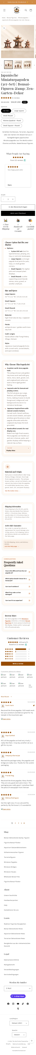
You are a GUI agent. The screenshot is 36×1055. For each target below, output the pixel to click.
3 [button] (18, 823)
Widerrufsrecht (15, 1047)
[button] (4, 10)
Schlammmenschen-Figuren (14, 852)
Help (5, 905)
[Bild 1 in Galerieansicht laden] (8, 64)
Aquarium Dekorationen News (14, 934)
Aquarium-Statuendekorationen (15, 847)
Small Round (8, 116)
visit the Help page (11, 546)
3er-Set (6, 111)
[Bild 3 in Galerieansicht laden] (27, 64)
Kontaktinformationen (19, 1050)
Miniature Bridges (10, 867)
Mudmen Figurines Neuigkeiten (15, 924)
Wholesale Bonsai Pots (12, 877)
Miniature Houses (10, 872)
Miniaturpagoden (23, 18)
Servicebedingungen (11, 974)
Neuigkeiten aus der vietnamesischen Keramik (17, 944)
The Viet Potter (16, 1041)
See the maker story (11, 491)
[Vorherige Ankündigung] (4, 2)
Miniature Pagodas (10, 862)
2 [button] (15, 823)
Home (3, 18)
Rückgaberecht (9, 965)
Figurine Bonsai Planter (12, 843)
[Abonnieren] (29, 988)
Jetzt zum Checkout (18, 213)
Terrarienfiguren (10, 857)
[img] (18, 157)
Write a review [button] (18, 664)
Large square (19, 111)
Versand (24, 1047)
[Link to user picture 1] (6, 722)
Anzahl (3, 195)
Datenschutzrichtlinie (11, 960)
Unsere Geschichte (10, 895)
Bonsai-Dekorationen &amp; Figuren (17, 838)
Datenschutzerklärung (19, 1044)
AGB (29, 1044)
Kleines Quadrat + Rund (12, 120)
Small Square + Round (11, 125)
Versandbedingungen (11, 969)
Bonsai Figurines (12, 18)
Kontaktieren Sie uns (11, 910)
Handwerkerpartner (11, 900)
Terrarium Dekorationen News (14, 938)
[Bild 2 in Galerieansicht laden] (18, 64)
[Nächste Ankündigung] (32, 2)
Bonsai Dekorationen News (13, 929)
